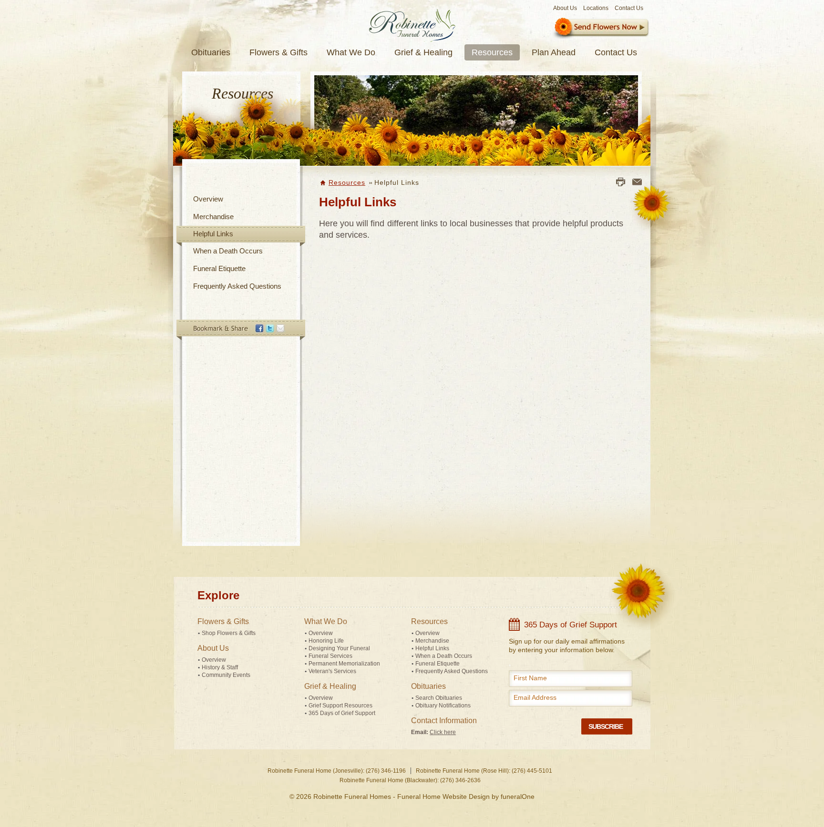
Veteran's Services (332, 671)
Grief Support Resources (340, 705)
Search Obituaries (438, 698)
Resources (347, 182)
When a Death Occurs (228, 251)
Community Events (226, 675)
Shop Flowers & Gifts (229, 633)
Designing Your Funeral (339, 648)
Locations (595, 8)
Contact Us (629, 8)
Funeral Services (330, 656)
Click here (443, 732)
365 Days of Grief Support (342, 713)
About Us (565, 8)
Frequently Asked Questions (237, 286)
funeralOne (518, 796)
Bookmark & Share (240, 330)
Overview (208, 199)
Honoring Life (326, 640)
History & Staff (220, 667)
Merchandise (213, 216)
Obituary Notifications (443, 705)
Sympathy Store (600, 28)
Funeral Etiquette (219, 268)
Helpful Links (213, 234)
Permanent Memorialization (344, 663)
